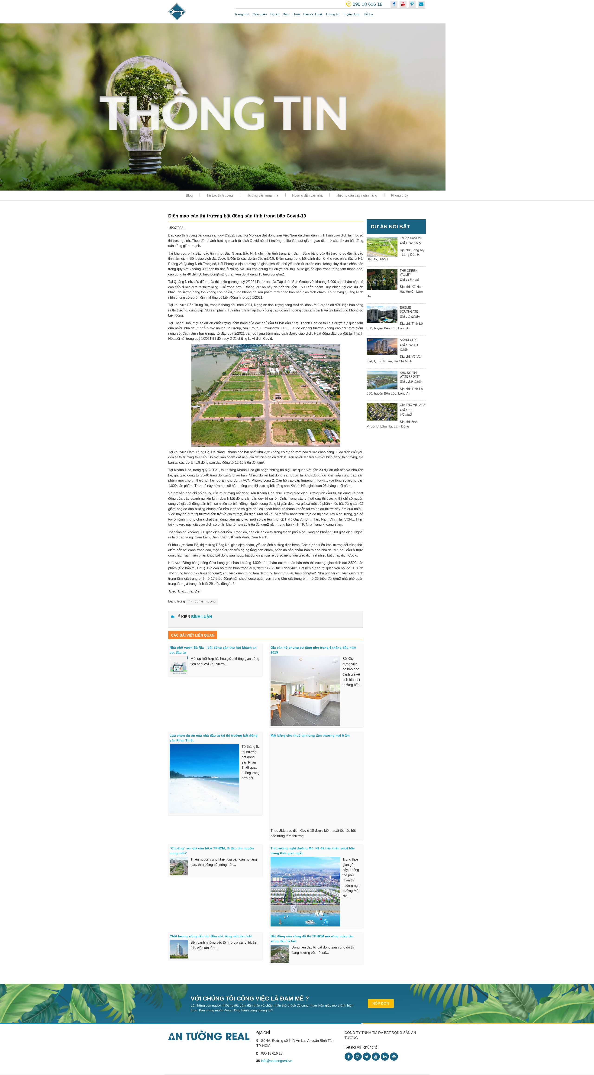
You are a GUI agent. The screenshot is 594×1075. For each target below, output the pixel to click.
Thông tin (332, 14)
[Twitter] (367, 1056)
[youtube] (403, 4)
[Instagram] (358, 1056)
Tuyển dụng (351, 14)
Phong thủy (399, 195)
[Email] (421, 4)
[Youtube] (376, 1056)
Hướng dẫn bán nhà (307, 195)
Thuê (296, 14)
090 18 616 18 (367, 4)
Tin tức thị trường (220, 195)
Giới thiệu (260, 14)
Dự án (274, 14)
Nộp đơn (380, 1003)
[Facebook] (349, 1056)
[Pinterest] (394, 1056)
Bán (286, 14)
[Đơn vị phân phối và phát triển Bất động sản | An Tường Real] (197, 11)
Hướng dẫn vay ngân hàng (356, 195)
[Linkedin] (385, 1056)
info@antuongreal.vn (276, 1061)
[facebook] (394, 4)
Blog (189, 195)
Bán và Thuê (312, 14)
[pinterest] (412, 4)
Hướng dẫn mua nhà (262, 195)
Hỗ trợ (368, 14)
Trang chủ (241, 14)
